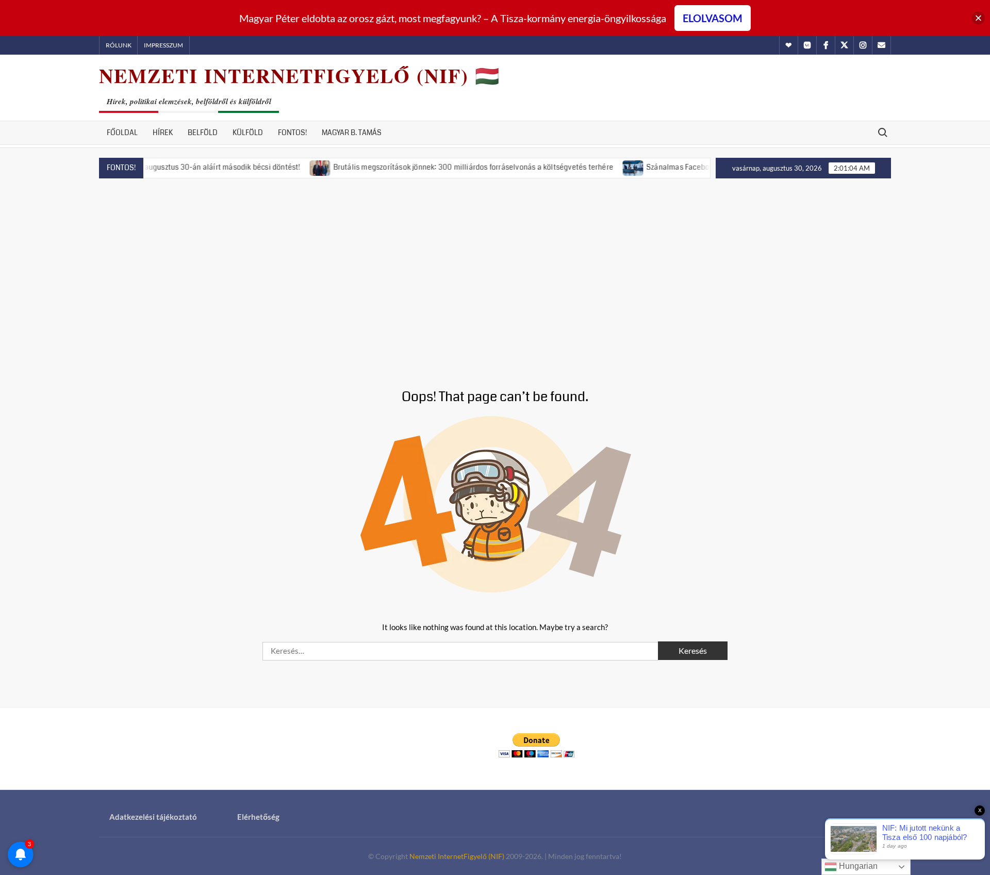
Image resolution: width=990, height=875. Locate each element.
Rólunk (118, 45)
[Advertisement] (495, 271)
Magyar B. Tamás (352, 132)
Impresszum (163, 45)
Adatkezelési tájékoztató (153, 816)
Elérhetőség (258, 816)
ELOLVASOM (712, 18)
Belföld (203, 132)
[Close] (978, 18)
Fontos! (292, 132)
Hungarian (857, 866)
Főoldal (122, 132)
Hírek (163, 132)
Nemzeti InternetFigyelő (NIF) (456, 856)
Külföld (248, 132)
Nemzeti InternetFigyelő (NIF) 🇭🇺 (299, 75)
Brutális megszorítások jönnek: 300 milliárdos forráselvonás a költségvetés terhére (453, 167)
